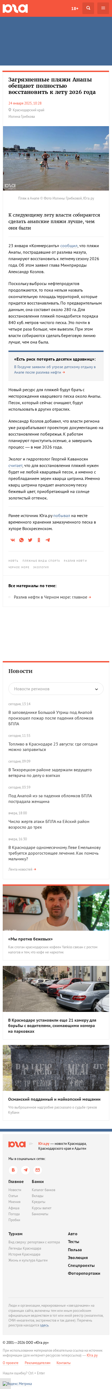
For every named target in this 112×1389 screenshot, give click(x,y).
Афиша (13, 1208)
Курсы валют (41, 1208)
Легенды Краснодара (24, 1248)
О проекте (10, 1363)
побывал (61, 515)
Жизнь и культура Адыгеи (28, 1260)
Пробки (14, 1220)
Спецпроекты (81, 1265)
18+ (74, 8)
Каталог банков (43, 1190)
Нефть (13, 561)
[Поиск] (88, 8)
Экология (41, 567)
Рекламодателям (37, 1363)
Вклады (37, 1196)
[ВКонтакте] (13, 1170)
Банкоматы (40, 1214)
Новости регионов (31, 688)
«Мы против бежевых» (30, 939)
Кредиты (38, 1202)
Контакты (64, 1363)
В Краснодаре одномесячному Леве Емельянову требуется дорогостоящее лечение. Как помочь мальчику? (54, 853)
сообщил (68, 245)
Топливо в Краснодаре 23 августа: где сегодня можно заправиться (53, 746)
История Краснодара (24, 1254)
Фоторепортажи (84, 1273)
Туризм (15, 1233)
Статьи (13, 1196)
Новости (20, 671)
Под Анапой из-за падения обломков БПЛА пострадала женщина (50, 798)
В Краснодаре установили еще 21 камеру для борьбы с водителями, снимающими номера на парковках (52, 1025)
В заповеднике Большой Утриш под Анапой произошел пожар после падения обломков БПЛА (51, 718)
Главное (16, 1181)
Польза (75, 1249)
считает (15, 465)
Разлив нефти (75, 561)
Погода (14, 1214)
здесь (44, 1325)
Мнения (14, 1202)
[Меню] (103, 8)
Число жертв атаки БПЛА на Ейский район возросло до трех (48, 824)
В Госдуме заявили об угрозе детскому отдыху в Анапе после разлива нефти (55, 369)
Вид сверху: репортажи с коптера (34, 1242)
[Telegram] (25, 1170)
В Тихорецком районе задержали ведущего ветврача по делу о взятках (50, 772)
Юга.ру (43, 1143)
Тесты (73, 1241)
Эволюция (78, 1257)
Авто (72, 1233)
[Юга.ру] (15, 8)
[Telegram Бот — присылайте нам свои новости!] (37, 1170)
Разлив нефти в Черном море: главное (50, 597)
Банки (38, 1181)
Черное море (18, 567)
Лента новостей (20, 869)
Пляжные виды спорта (41, 561)
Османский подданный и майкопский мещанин (54, 1099)
